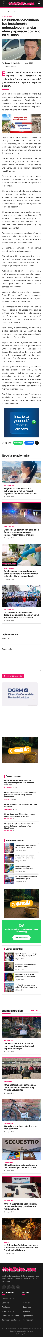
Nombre (6, 638)
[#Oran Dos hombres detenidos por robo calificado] (21, 1110)
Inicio (4, 12)
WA (18, 1287)
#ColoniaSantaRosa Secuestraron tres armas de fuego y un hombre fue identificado (19, 826)
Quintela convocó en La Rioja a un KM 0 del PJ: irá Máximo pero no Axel (26, 956)
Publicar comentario (13, 676)
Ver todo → (36, 1010)
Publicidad (6, 1307)
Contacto (5, 1303)
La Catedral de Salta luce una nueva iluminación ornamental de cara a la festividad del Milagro (21, 1247)
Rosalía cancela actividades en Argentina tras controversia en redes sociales (25, 967)
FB (8, 1287)
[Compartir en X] (24, 1333)
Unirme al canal (21, 937)
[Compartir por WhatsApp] (11, 1333)
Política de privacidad (10, 1316)
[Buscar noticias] (4, 3)
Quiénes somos (8, 1298)
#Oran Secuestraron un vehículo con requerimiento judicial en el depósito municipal (19, 782)
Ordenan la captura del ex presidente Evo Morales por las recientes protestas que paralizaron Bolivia (25, 978)
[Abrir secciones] (39, 3)
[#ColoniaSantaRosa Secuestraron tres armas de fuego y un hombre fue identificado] (21, 1187)
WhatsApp (18, 443)
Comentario (7, 649)
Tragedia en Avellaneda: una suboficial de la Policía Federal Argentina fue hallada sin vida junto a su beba (21, 492)
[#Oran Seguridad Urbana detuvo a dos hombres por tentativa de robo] (21, 1148)
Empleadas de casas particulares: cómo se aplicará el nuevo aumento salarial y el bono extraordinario (21, 573)
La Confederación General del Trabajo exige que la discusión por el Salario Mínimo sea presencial (21, 615)
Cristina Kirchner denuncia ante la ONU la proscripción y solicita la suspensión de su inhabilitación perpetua (26, 988)
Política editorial (8, 1311)
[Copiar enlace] (31, 1333)
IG (4, 1287)
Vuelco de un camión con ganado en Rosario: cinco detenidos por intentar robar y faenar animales (21, 532)
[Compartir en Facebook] (18, 1333)
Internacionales (28, 1320)
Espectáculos (27, 1316)
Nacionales (12, 12)
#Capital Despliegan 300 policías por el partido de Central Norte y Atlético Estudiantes (20, 794)
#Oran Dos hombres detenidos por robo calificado (20, 805)
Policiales (8, 1040)
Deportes (8, 1082)
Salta (6, 1242)
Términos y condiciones (11, 1320)
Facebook (29, 443)
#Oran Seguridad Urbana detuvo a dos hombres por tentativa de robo (19, 815)
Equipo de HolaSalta (12, 63)
